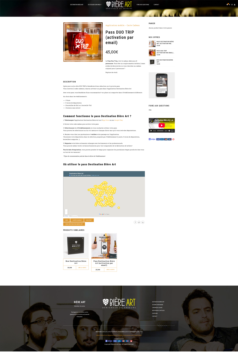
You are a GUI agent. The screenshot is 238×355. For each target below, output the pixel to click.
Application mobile (115, 25)
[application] (162, 125)
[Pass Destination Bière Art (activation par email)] (152, 43)
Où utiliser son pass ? (94, 4)
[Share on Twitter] (139, 222)
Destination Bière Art (76, 4)
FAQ (150, 110)
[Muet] (169, 131)
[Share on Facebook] (135, 222)
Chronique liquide (157, 307)
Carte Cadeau (133, 25)
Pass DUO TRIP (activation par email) (165, 52)
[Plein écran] (172, 131)
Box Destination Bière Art (76, 262)
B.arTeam (154, 313)
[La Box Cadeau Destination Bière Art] (76, 246)
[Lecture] (151, 131)
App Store (105, 120)
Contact (156, 4)
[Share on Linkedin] (142, 222)
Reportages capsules (158, 310)
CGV (141, 331)
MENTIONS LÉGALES (101, 331)
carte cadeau (77, 220)
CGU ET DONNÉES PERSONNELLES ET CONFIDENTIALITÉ (123, 331)
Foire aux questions (143, 4)
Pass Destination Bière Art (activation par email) (104, 263)
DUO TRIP (89, 220)
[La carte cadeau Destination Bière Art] (104, 246)
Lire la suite (82, 267)
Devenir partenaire (157, 304)
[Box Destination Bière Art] (152, 62)
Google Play (118, 120)
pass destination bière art (74, 224)
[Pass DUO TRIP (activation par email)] (152, 52)
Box (66, 220)
